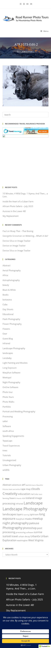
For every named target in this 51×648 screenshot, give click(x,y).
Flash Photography (11, 319)
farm (40, 494)
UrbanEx (35, 536)
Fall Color (34, 494)
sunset (7, 536)
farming (6, 498)
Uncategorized (9, 460)
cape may (25, 489)
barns (34, 485)
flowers (12, 498)
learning (26, 515)
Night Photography (11, 382)
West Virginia (35, 540)
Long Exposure (9, 367)
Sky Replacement (10, 216)
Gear (5, 333)
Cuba (5, 304)
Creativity (10, 493)
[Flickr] (24, 4)
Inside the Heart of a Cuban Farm (18, 201)
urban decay (24, 536)
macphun (20, 519)
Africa (5, 275)
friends (18, 498)
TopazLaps (7, 440)
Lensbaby (7, 358)
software (29, 532)
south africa (8, 431)
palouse (34, 523)
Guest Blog (8, 338)
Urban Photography (12, 465)
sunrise (38, 532)
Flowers (6, 328)
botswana (7, 299)
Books (5, 294)
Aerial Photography (12, 270)
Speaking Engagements (13, 436)
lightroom (34, 514)
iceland (30, 498)
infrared (19, 503)
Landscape (33, 503)
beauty (6, 285)
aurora (28, 485)
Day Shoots (8, 309)
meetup (37, 518)
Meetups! (7, 377)
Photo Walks (8, 401)
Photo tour (8, 392)
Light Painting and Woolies (15, 362)
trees (5, 450)
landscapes (8, 353)
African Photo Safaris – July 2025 (18, 206)
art (23, 484)
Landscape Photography (14, 348)
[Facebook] (20, 4)
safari (5, 421)
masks (28, 518)
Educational (8, 314)
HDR (23, 498)
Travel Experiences (11, 445)
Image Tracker (23, 240)
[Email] (30, 4)
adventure (16, 485)
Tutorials (7, 455)
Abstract (6, 265)
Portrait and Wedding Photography (19, 411)
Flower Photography (12, 323)
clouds (35, 489)
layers (20, 514)
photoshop (30, 528)
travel (15, 536)
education (24, 494)
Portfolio (7, 406)
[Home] (18, 51)
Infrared (6, 343)
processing (21, 532)
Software (7, 426)
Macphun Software (11, 372)
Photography (12, 527)
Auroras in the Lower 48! (14, 211)
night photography (16, 523)
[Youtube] (27, 4)
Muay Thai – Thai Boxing (21, 231)
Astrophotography (11, 280)
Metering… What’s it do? (37, 235)
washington (22, 540)
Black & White (9, 289)
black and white (14, 489)
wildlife (6, 470)
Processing (8, 416)
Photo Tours (8, 397)
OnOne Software (10, 387)
